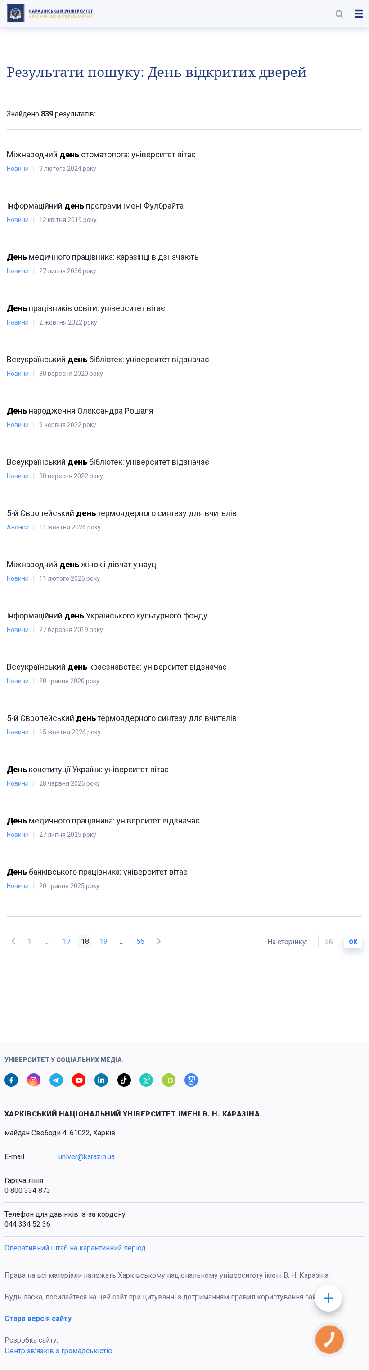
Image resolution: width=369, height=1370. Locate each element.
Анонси (18, 527)
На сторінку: (288, 942)
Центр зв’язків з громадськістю (58, 1351)
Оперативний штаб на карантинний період (75, 1248)
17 (67, 941)
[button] (339, 13)
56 (140, 941)
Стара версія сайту (38, 1318)
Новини (18, 168)
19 (103, 941)
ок (353, 942)
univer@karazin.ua (86, 1156)
